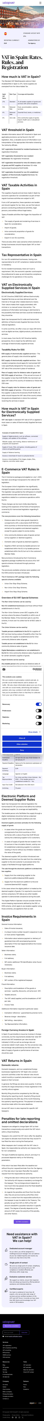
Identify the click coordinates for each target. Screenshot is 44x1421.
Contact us (6, 1398)
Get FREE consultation (22, 1222)
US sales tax (6, 1377)
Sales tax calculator (28, 1370)
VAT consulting (7, 1350)
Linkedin (16, 1417)
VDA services (6, 1357)
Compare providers (8, 1396)
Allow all (22, 738)
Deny (22, 750)
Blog (4, 1365)
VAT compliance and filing (10, 1348)
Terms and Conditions (27, 1415)
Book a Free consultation (12, 1326)
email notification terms (15, 1336)
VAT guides (6, 1367)
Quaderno (26, 1389)
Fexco (25, 1384)
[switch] (39, 710)
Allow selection (22, 744)
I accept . (13, 1336)
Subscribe (24, 1332)
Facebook (12, 1417)
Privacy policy (6, 1415)
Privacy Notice (16, 1415)
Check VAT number (28, 1372)
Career (4, 1387)
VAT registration (7, 1345)
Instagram (19, 1417)
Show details (33, 732)
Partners (26, 1381)
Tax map (5, 1372)
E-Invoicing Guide (7, 1374)
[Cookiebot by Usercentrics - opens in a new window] (33, 669)
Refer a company (7, 1391)
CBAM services (7, 1355)
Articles (5, 1370)
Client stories (6, 1389)
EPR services (6, 1352)
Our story (5, 1384)
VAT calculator (27, 1365)
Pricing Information (8, 1394)
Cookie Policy (6, 1417)
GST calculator (27, 1367)
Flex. (24, 1387)
